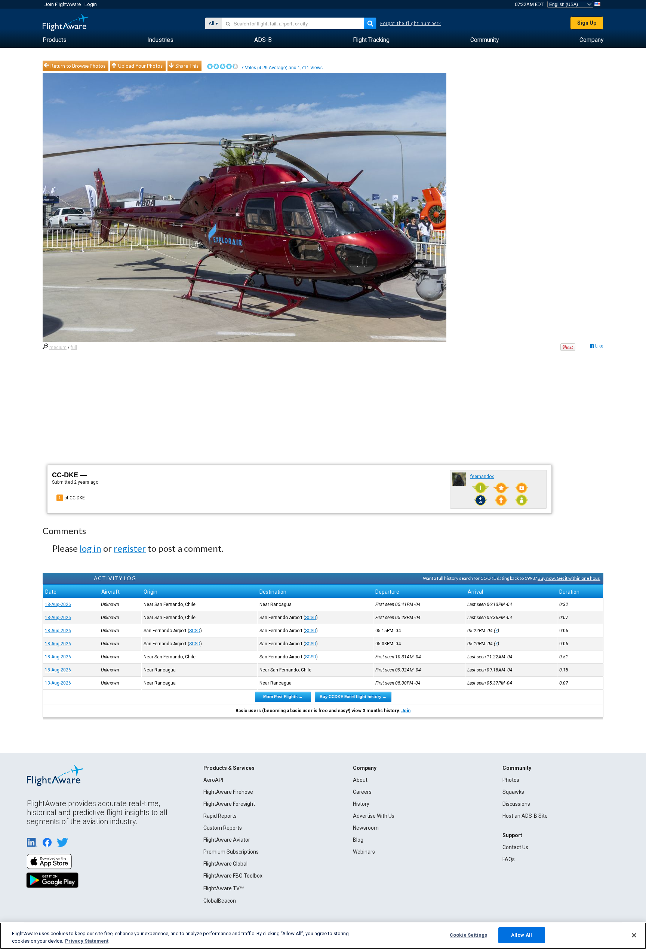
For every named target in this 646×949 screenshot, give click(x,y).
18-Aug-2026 (58, 604)
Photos (510, 780)
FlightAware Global (225, 864)
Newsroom (366, 828)
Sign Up (586, 23)
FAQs (508, 859)
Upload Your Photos (140, 66)
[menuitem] (54, 40)
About (360, 780)
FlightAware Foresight (229, 804)
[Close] (634, 935)
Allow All (521, 935)
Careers (362, 792)
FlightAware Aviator (226, 840)
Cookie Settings (468, 935)
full (74, 347)
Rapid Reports (220, 816)
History (361, 804)
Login (90, 4)
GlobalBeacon (219, 901)
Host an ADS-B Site (525, 816)
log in (90, 548)
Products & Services (229, 768)
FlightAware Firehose (228, 792)
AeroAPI (213, 780)
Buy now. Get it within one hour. (569, 578)
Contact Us (515, 847)
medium (58, 347)
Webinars (364, 852)
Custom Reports (222, 828)
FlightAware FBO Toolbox (232, 876)
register (130, 548)
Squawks (513, 792)
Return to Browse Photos (77, 66)
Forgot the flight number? (410, 23)
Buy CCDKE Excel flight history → (353, 696)
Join (405, 710)
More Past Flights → (283, 696)
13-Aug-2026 (58, 683)
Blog (358, 840)
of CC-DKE (72, 497)
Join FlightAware (62, 4)
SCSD (310, 617)
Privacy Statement (86, 941)
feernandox (482, 476)
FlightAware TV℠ (223, 888)
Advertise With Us (373, 816)
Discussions (516, 804)
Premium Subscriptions (231, 852)
